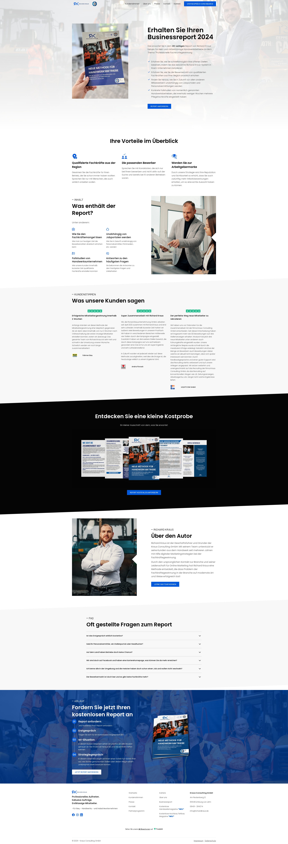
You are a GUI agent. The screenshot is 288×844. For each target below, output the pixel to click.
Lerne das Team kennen (165, 584)
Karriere (177, 3)
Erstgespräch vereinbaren (200, 4)
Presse (157, 3)
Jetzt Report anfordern (86, 772)
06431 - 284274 (196, 806)
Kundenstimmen (132, 3)
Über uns (147, 3)
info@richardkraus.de (199, 811)
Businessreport (165, 802)
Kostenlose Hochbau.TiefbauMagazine (172, 815)
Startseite (133, 793)
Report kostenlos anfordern (144, 492)
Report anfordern (159, 106)
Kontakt (167, 3)
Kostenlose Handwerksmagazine (171, 807)
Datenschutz (210, 840)
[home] (81, 3)
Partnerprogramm (136, 811)
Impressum (198, 840)
